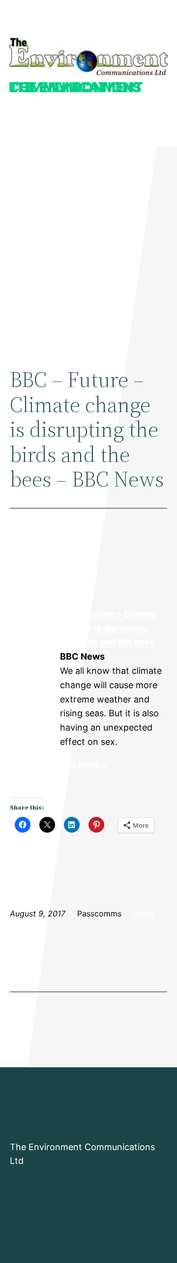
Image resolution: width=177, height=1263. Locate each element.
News (143, 913)
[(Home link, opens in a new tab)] (88, 56)
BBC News (34, 643)
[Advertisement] (88, 247)
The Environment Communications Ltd (76, 87)
